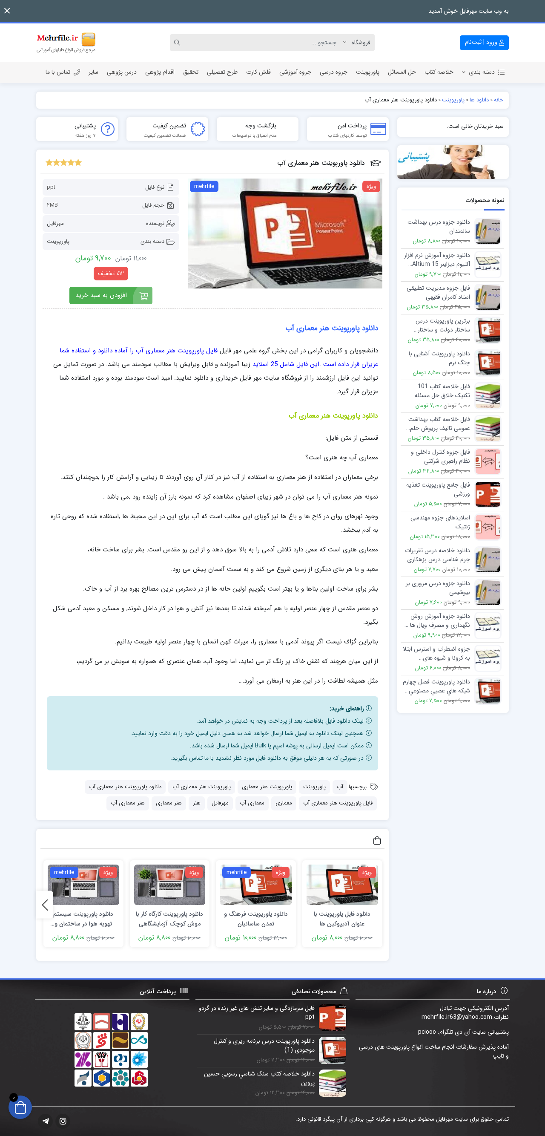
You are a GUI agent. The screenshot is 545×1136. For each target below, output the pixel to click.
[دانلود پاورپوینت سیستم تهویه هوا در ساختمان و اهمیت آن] (83, 885)
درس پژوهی (122, 72)
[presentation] (44, 905)
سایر (93, 72)
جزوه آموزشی (295, 72)
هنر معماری (169, 803)
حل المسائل (402, 72)
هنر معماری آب (128, 803)
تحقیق (190, 72)
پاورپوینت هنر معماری (267, 786)
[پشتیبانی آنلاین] (453, 162)
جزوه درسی (333, 72)
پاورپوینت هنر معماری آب (201, 786)
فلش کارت (258, 72)
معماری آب (252, 803)
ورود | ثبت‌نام (482, 42)
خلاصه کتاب (439, 72)
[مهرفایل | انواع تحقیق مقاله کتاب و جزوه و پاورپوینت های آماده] (66, 42)
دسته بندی (482, 72)
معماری (283, 803)
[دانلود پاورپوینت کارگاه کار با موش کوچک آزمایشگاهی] (170, 885)
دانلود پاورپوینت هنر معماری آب (125, 786)
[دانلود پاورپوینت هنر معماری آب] (285, 233)
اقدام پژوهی (160, 72)
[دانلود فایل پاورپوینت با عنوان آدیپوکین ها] (342, 885)
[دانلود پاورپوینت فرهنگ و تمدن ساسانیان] (256, 885)
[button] (7, 10)
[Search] (178, 42)
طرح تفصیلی (222, 72)
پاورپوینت (367, 72)
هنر (197, 803)
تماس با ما (58, 72)
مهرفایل (55, 223)
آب (340, 786)
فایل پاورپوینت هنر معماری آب (338, 803)
